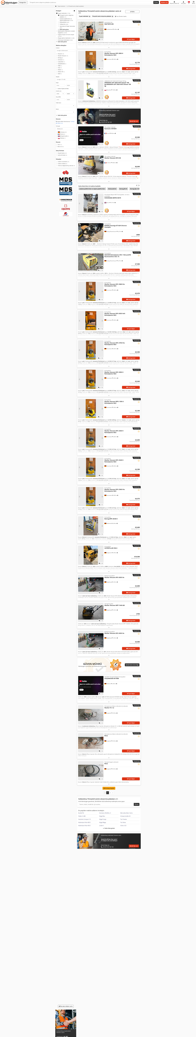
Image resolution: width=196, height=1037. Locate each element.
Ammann (61, 59)
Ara (157, 2)
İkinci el (61, 146)
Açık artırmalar (62, 155)
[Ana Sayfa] (55, 6)
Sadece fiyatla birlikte (63, 88)
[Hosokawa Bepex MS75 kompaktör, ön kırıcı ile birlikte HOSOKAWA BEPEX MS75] (90, 203)
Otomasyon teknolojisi (65, 40)
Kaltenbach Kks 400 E (84, 822)
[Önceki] (79, 31)
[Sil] (89, 16)
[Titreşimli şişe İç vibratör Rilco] (90, 770)
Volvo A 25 (123, 825)
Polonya (63, 138)
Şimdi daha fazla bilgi (132, 665)
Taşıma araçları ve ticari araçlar (66, 35)
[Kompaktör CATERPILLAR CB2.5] (90, 555)
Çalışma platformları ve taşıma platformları (66, 19)
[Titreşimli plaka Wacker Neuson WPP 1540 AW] (90, 612)
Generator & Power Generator (67, 27)
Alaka (133, 11)
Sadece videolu (62, 163)
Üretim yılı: (59, 91)
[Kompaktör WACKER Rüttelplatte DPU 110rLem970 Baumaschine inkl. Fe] (90, 261)
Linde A (101, 825)
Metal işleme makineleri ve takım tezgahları (66, 31)
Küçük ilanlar (62, 153)
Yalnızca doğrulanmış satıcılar (66, 165)
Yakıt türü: (58, 102)
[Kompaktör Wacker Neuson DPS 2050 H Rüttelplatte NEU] (90, 60)
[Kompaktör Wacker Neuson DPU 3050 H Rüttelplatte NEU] (90, 379)
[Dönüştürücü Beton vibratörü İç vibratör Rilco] (90, 742)
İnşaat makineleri (64, 13)
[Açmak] (109, 47)
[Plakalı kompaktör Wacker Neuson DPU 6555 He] (90, 584)
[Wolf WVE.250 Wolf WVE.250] (90, 31)
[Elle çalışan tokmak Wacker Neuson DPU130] (90, 165)
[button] (193, 2)
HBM (60, 65)
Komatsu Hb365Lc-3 (105, 813)
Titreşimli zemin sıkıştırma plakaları (66, 16)
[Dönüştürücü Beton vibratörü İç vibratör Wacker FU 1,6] (90, 714)
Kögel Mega (102, 822)
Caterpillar (61, 61)
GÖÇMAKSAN (62, 63)
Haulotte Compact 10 (84, 819)
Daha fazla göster (109, 828)
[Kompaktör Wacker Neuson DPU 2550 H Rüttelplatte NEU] (90, 437)
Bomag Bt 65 (123, 189)
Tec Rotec (123, 822)
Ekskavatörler (64, 22)
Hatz (60, 67)
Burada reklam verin (66, 1006)
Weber (60, 69)
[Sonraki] (102, 31)
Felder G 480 (82, 816)
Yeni (60, 144)
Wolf (60, 73)
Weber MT (61, 71)
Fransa (62, 134)
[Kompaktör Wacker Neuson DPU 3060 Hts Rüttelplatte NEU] (90, 291)
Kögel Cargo (102, 819)
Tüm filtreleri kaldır (121, 16)
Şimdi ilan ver (134, 121)
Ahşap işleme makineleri (66, 38)
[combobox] (65, 128)
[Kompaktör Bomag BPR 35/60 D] (90, 525)
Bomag (60, 57)
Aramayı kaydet (109, 788)
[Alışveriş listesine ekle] (139, 25)
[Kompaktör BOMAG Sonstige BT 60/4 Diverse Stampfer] (90, 232)
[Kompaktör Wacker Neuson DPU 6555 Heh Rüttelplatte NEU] (90, 320)
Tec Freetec (123, 819)
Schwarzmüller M (125, 816)
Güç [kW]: (58, 97)
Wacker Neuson (63, 55)
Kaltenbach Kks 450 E (84, 825)
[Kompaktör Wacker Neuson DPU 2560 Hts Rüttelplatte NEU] (90, 496)
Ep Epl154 (81, 813)
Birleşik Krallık (64, 136)
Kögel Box (102, 816)
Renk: (57, 109)
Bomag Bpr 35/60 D (136, 189)
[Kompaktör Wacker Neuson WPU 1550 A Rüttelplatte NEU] (90, 408)
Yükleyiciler (64, 24)
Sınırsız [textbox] (60, 129)
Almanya (63, 132)
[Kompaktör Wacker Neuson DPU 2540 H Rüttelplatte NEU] (90, 467)
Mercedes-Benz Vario (126, 813)
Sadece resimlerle (63, 161)
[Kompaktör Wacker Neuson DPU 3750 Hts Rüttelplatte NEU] (90, 349)
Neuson (61, 53)
